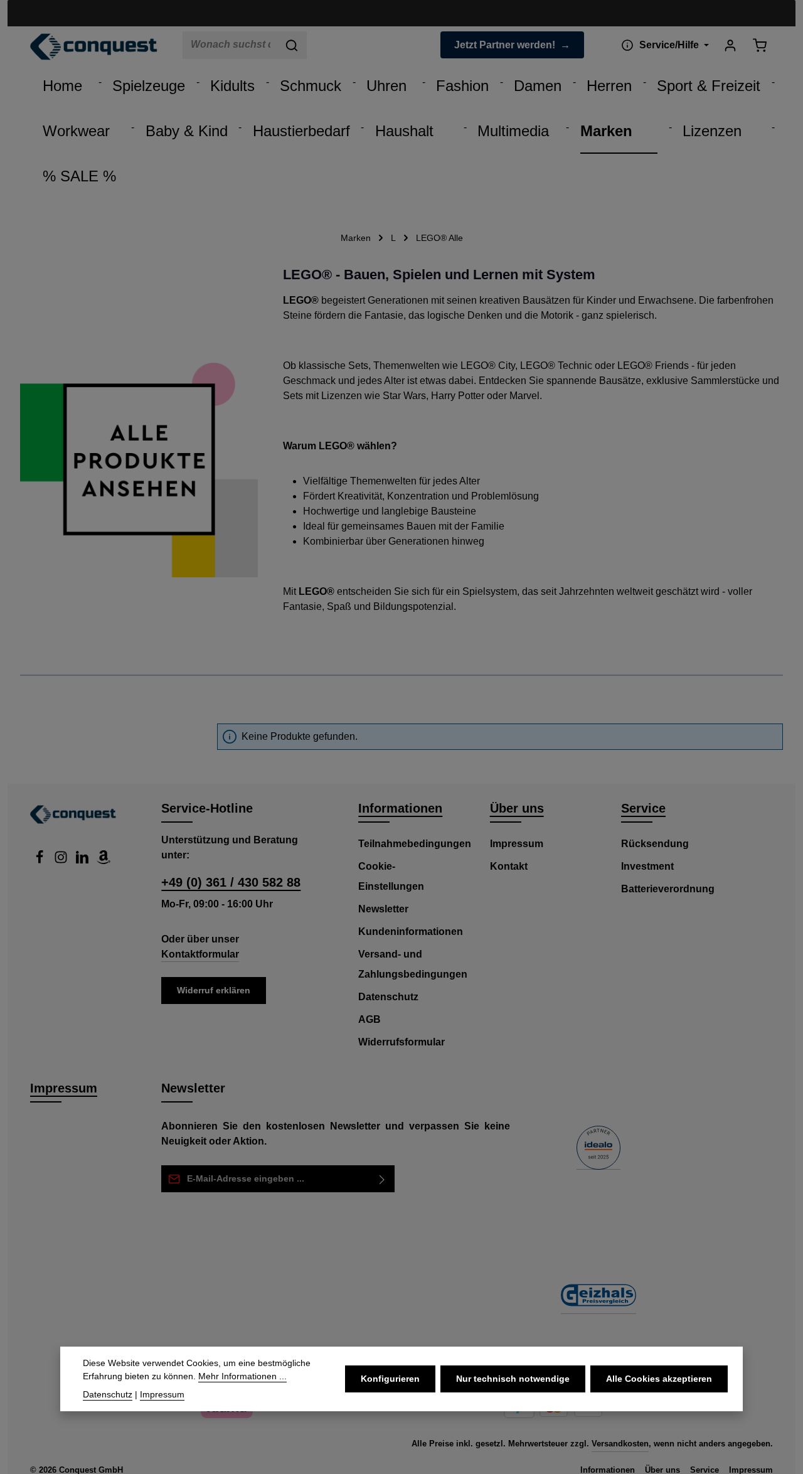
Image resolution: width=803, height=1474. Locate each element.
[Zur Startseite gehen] (93, 47)
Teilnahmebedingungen (414, 843)
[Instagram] (62, 860)
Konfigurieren (390, 1379)
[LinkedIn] (83, 860)
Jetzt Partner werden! (504, 45)
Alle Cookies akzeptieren (659, 1379)
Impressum (516, 843)
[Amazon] (103, 860)
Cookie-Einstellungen (391, 876)
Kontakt (509, 866)
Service (643, 808)
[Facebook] (41, 860)
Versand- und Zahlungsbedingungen (412, 964)
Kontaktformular (200, 954)
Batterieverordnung (668, 889)
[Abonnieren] (382, 1178)
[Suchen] (292, 45)
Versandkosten (620, 1443)
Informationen (400, 808)
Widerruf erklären (213, 990)
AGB (369, 1019)
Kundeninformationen (410, 931)
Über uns (517, 808)
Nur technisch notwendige (513, 1379)
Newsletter (383, 909)
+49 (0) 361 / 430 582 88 (230, 882)
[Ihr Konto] (729, 44)
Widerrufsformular (401, 1042)
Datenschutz (388, 996)
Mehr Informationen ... (242, 1376)
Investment (647, 866)
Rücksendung (655, 843)
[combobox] (230, 45)
